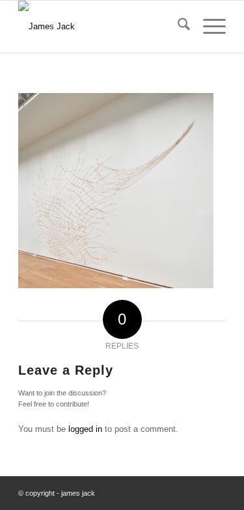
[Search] (177, 27)
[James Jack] (101, 27)
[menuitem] (177, 27)
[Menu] (208, 27)
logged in (85, 429)
